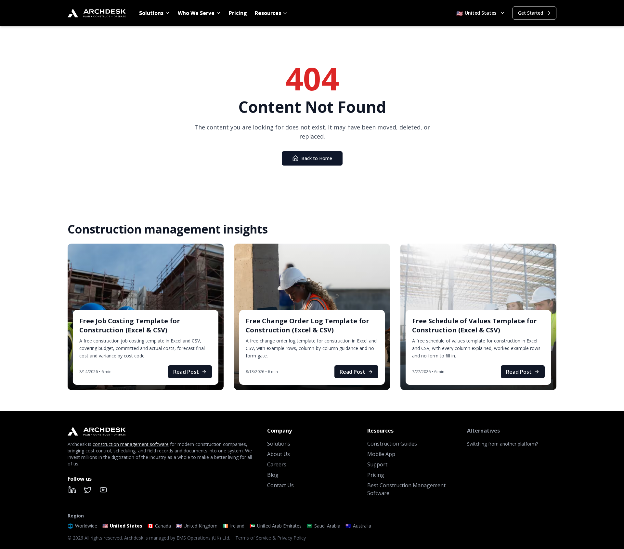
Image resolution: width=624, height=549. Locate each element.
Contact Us (280, 485)
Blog (273, 474)
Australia (358, 526)
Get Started (530, 13)
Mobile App (381, 454)
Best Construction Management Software (406, 489)
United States (122, 526)
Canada (159, 526)
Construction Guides (392, 443)
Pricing (238, 13)
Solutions (151, 13)
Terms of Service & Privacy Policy (270, 538)
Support (377, 464)
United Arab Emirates (276, 526)
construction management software (131, 444)
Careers (276, 464)
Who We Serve (196, 13)
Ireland (233, 526)
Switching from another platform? (502, 444)
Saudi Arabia (323, 526)
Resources (268, 13)
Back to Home (316, 158)
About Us (278, 454)
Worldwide (82, 526)
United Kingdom (196, 526)
